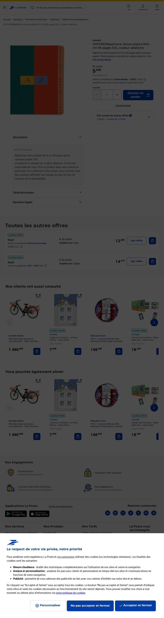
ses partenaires (65, 557)
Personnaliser (50, 605)
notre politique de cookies (70, 593)
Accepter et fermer (137, 605)
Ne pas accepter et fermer (90, 605)
